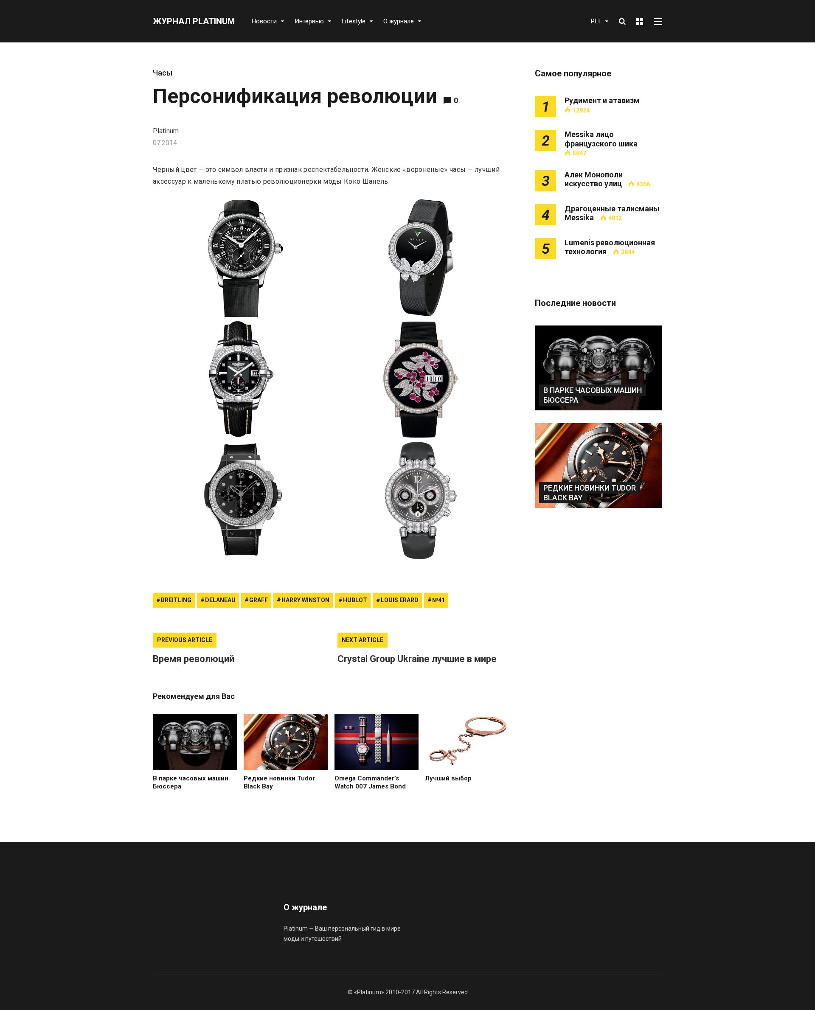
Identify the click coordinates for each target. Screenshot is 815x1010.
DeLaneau (220, 600)
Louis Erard (400, 600)
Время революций (193, 659)
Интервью (309, 21)
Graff (258, 600)
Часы (162, 72)
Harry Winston (305, 600)
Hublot (355, 600)
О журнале (398, 21)
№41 (438, 600)
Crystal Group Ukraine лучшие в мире (417, 659)
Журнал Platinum (194, 21)
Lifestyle (353, 21)
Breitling (176, 600)
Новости (264, 21)
